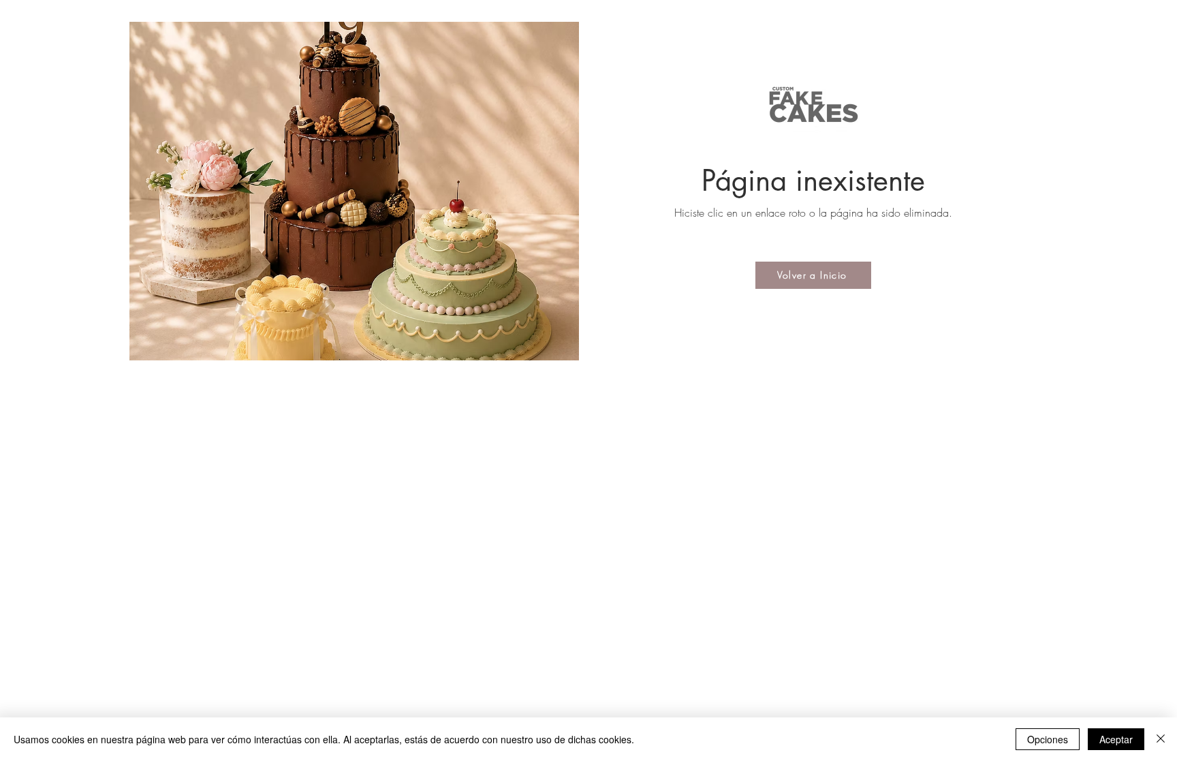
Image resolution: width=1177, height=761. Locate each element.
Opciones (1047, 739)
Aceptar (1116, 739)
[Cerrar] (1160, 739)
